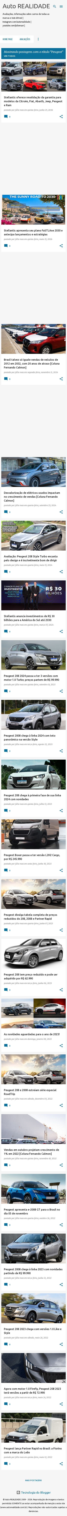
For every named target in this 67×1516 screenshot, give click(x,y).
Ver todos (9, 56)
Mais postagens (33, 1480)
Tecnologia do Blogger (35, 1492)
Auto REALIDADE (26, 6)
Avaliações (25, 39)
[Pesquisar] (55, 6)
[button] (61, 117)
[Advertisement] (33, 158)
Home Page (8, 39)
